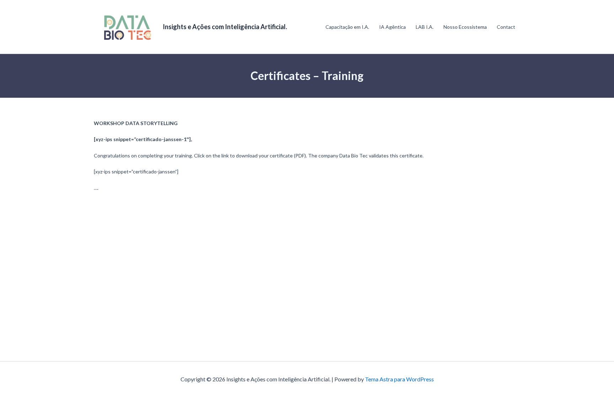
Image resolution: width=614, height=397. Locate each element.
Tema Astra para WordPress (399, 379)
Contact (506, 27)
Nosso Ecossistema (465, 27)
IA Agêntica (392, 27)
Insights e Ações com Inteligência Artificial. (225, 27)
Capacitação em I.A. (347, 27)
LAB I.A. (424, 27)
